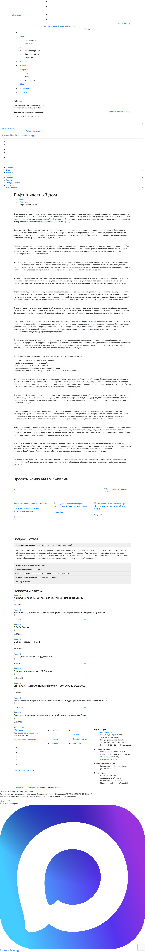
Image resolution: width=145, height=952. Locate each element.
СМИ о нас (29, 57)
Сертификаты (30, 40)
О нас (22, 37)
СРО (26, 47)
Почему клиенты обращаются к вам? (30, 565)
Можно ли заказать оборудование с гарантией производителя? (42, 573)
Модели (23, 65)
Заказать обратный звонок (120, 112)
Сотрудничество (27, 88)
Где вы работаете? (23, 582)
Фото (27, 73)
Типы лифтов (11, 188)
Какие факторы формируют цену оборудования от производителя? (43, 545)
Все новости (19, 727)
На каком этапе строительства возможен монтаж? (36, 578)
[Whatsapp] (72, 26)
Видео (27, 77)
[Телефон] (48, 26)
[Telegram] (62, 26)
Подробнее (18, 517)
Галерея (23, 70)
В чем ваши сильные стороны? (28, 569)
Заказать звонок (9, 129)
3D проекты (30, 80)
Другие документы (33, 51)
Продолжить (5, 801)
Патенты (28, 44)
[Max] (55, 26)
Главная (9, 167)
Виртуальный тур (32, 54)
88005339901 (124, 24)
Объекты (23, 84)
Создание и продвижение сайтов (28, 787)
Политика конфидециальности (24, 770)
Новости (23, 61)
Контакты (23, 92)
